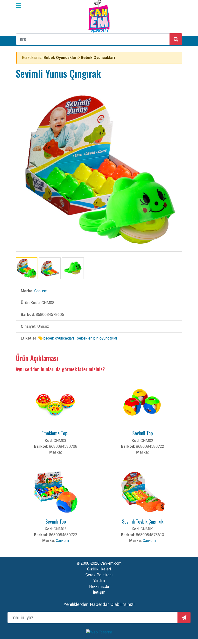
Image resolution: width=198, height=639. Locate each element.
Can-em (40, 291)
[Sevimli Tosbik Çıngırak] (142, 492)
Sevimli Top (142, 433)
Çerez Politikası (99, 575)
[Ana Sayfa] (99, 16)
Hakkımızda (99, 586)
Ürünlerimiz (25, 40)
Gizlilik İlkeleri (99, 569)
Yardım (99, 580)
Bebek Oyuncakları (60, 57)
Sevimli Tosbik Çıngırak (142, 521)
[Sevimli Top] (142, 403)
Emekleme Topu (56, 433)
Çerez (118, 630)
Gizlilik (181, 626)
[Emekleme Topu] (55, 403)
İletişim (99, 592)
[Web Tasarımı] (99, 632)
